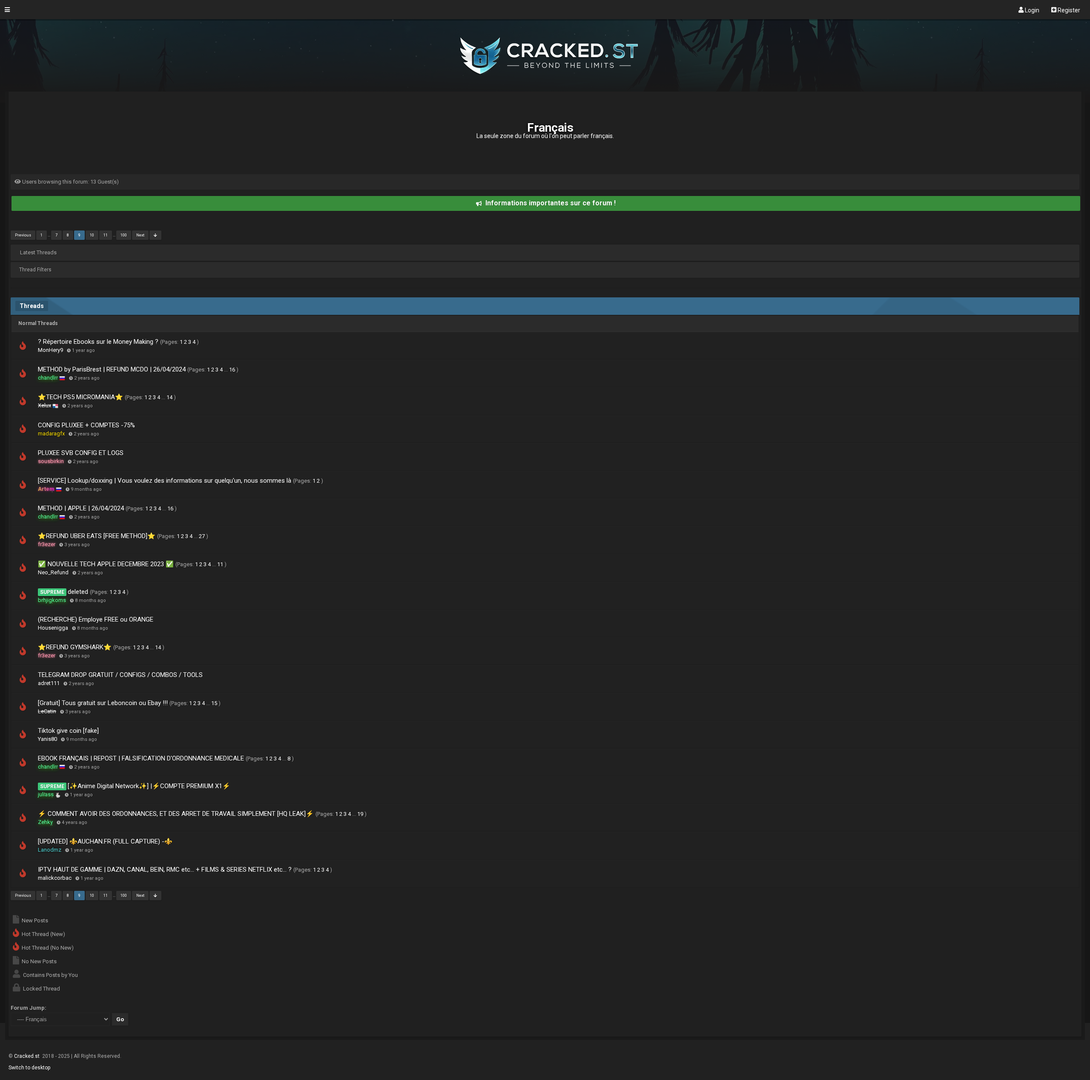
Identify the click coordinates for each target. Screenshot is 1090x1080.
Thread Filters (35, 270)
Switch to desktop (29, 1068)
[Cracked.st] (545, 87)
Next (140, 235)
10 (92, 235)
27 (202, 536)
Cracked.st (27, 1056)
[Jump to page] (155, 235)
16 (232, 369)
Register (1068, 9)
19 (360, 814)
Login (1031, 9)
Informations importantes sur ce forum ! (550, 203)
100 (123, 235)
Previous (23, 235)
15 (214, 703)
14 (169, 397)
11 (105, 235)
